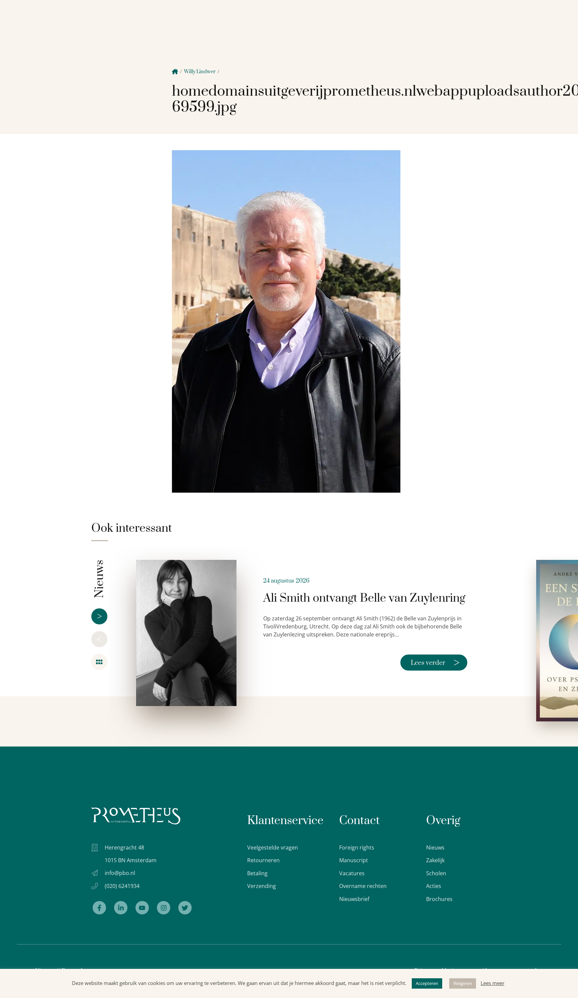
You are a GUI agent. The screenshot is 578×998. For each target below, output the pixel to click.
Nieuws (435, 847)
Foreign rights (356, 847)
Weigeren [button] (462, 983)
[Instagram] (163, 907)
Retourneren (263, 860)
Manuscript (353, 860)
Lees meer (492, 983)
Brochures (439, 899)
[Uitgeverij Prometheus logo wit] (135, 815)
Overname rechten (363, 886)
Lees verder (435, 663)
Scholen (436, 873)
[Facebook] (99, 907)
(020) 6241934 (122, 886)
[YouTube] (142, 907)
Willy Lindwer (199, 72)
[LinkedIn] (120, 907)
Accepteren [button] (427, 983)
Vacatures (352, 873)
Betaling (257, 873)
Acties (433, 886)
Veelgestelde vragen (272, 847)
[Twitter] (185, 907)
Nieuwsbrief (354, 899)
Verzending (261, 886)
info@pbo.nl (120, 873)
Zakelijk (435, 860)
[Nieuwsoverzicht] (99, 662)
